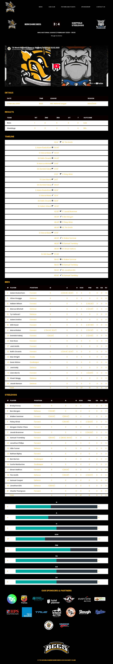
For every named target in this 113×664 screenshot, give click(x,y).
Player (13, 288)
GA (101, 288)
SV (106, 288)
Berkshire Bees (33, 24)
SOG (81, 288)
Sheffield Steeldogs (78, 24)
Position (34, 288)
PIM (89, 288)
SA (97, 288)
